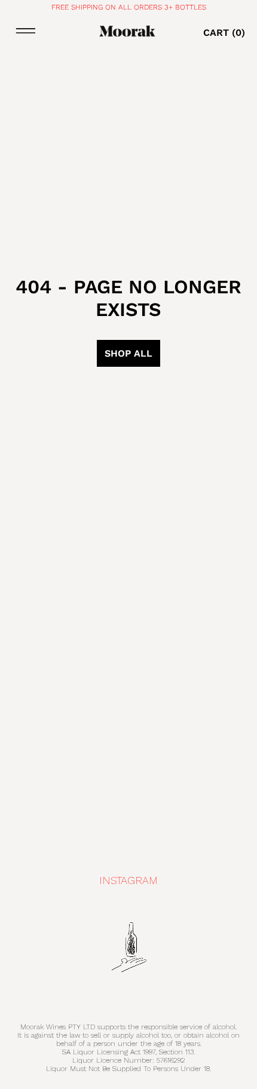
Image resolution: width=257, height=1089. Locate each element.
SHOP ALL (128, 353)
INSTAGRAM (128, 880)
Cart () (224, 32)
